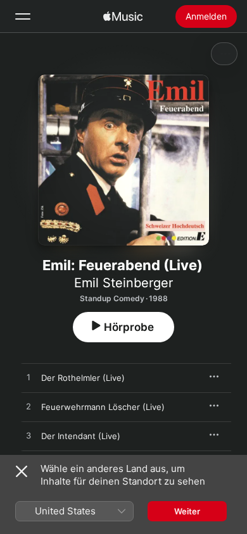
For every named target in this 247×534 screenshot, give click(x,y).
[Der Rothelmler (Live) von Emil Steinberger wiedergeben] (28, 377)
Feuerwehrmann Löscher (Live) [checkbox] (103, 407)
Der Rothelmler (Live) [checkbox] (83, 378)
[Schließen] (21, 471)
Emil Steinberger (123, 282)
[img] (122, 16)
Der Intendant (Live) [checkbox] (80, 436)
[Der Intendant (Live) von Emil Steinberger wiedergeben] (28, 436)
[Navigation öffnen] (23, 16)
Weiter (187, 511)
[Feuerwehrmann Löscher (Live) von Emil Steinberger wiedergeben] (28, 407)
